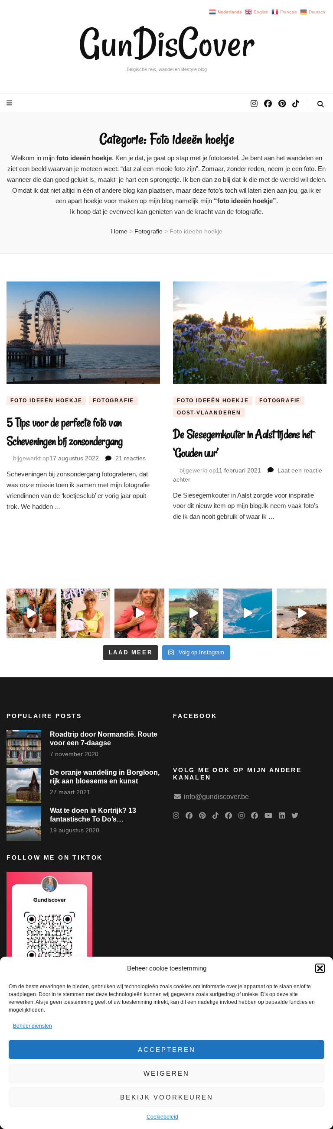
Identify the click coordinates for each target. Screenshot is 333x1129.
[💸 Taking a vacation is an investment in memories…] (301, 613)
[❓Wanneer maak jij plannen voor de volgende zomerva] (248, 613)
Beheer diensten (32, 1026)
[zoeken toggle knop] (320, 104)
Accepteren (167, 1049)
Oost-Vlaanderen (209, 413)
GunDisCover (166, 43)
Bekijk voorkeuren (166, 1097)
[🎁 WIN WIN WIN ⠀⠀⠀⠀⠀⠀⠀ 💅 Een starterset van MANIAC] (86, 613)
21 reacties (130, 458)
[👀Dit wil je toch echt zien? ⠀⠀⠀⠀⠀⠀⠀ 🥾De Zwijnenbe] (194, 613)
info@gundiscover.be (216, 796)
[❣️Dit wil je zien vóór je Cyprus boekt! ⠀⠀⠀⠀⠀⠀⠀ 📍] (31, 613)
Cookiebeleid (162, 1117)
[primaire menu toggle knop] (10, 103)
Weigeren (166, 1073)
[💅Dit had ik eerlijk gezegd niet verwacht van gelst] (139, 613)
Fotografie (113, 401)
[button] (320, 968)
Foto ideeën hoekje (46, 401)
